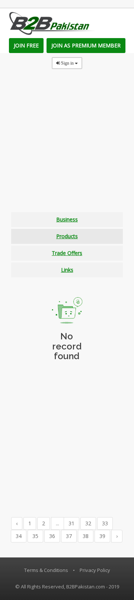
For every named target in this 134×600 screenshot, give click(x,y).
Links (67, 269)
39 (102, 536)
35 (35, 536)
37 (69, 536)
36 (52, 536)
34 (19, 536)
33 (105, 523)
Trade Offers (67, 253)
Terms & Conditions (46, 570)
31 (71, 523)
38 (86, 536)
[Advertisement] (67, 145)
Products (67, 236)
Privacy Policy (95, 570)
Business (67, 219)
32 (88, 523)
